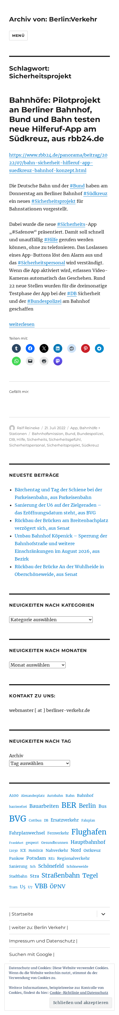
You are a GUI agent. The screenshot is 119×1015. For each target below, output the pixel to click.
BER (68, 805)
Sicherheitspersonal (27, 445)
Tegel (90, 875)
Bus (103, 806)
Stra (34, 876)
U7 (30, 887)
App (74, 428)
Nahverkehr (57, 850)
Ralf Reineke (28, 428)
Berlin (87, 805)
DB (12, 439)
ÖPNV (57, 886)
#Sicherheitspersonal (41, 262)
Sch (33, 866)
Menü (18, 35)
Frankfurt (16, 843)
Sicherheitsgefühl (65, 439)
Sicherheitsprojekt (63, 445)
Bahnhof (85, 795)
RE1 (51, 858)
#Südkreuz (95, 193)
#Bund (77, 185)
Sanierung (18, 866)
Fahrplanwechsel (27, 833)
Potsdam (36, 858)
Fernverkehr (58, 833)
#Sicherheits (71, 224)
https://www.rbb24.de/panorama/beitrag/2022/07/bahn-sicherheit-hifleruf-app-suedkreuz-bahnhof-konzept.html (58, 162)
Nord (76, 850)
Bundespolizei (90, 433)
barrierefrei (18, 807)
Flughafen (89, 832)
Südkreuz (90, 445)
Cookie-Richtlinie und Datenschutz (79, 993)
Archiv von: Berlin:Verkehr (53, 19)
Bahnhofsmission (47, 433)
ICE (23, 850)
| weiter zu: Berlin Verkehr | (38, 927)
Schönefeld (51, 866)
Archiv (16, 755)
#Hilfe (51, 239)
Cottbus (35, 820)
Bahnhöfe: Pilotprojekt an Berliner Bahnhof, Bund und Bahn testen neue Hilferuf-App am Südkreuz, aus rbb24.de (56, 119)
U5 (22, 886)
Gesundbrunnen (54, 843)
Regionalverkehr (73, 858)
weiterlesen (22, 324)
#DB (72, 293)
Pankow (16, 858)
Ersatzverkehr (65, 820)
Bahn (70, 796)
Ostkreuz (92, 850)
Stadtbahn (18, 876)
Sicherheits (37, 439)
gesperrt (32, 843)
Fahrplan (88, 820)
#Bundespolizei (44, 301)
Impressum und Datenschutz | (43, 941)
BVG (17, 819)
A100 (14, 795)
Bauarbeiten (44, 806)
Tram (13, 887)
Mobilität (36, 851)
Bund (70, 433)
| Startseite (21, 914)
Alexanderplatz (33, 796)
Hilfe (21, 439)
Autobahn (55, 796)
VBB (41, 886)
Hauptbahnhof (88, 842)
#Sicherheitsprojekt (53, 201)
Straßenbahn (61, 875)
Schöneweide (77, 866)
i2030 (13, 851)
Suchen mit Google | (32, 954)
